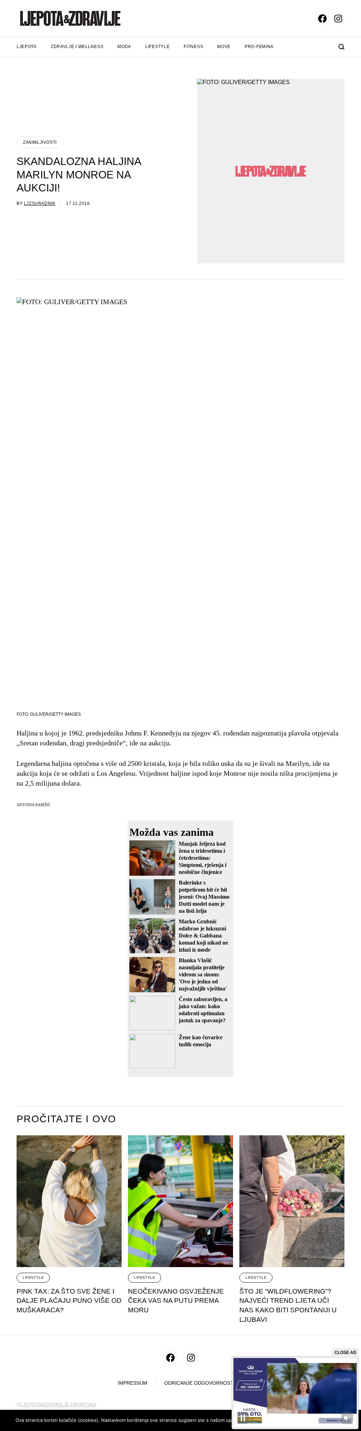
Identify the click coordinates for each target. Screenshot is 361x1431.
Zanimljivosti (40, 142)
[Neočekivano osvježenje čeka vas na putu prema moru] (180, 1201)
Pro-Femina (259, 46)
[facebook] (322, 18)
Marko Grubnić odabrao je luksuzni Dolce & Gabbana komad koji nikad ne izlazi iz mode (203, 935)
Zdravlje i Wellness (77, 46)
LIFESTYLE (33, 1277)
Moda (124, 46)
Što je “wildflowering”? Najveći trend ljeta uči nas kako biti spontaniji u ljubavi (288, 1305)
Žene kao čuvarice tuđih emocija (200, 1040)
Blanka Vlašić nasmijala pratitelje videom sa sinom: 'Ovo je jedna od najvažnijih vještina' (203, 974)
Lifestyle (157, 46)
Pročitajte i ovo (66, 1119)
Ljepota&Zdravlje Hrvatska (58, 1404)
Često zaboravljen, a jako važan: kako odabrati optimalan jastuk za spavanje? (203, 1009)
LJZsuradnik (40, 203)
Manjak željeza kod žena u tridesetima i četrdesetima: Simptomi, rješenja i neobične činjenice (202, 858)
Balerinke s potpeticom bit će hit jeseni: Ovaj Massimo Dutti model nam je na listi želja (204, 897)
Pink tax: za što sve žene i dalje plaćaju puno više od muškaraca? (69, 1301)
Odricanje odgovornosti (199, 1383)
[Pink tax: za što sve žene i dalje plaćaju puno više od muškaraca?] (69, 1201)
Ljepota (27, 46)
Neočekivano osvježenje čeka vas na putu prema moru (176, 1301)
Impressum (132, 1383)
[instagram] (338, 18)
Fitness (193, 46)
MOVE (224, 46)
